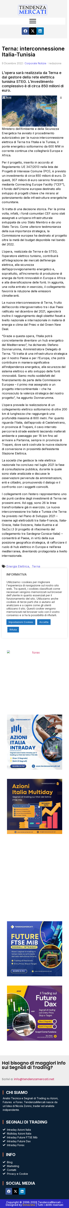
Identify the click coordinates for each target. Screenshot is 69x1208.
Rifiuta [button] (13, 629)
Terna (36, 566)
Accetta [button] (43, 622)
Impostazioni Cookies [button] (21, 622)
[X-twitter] (32, 31)
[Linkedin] (40, 31)
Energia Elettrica (19, 566)
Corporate (31, 63)
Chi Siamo (17, 1092)
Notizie (42, 63)
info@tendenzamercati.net (34, 1079)
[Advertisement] (34, 877)
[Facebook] (25, 31)
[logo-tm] (32, 10)
